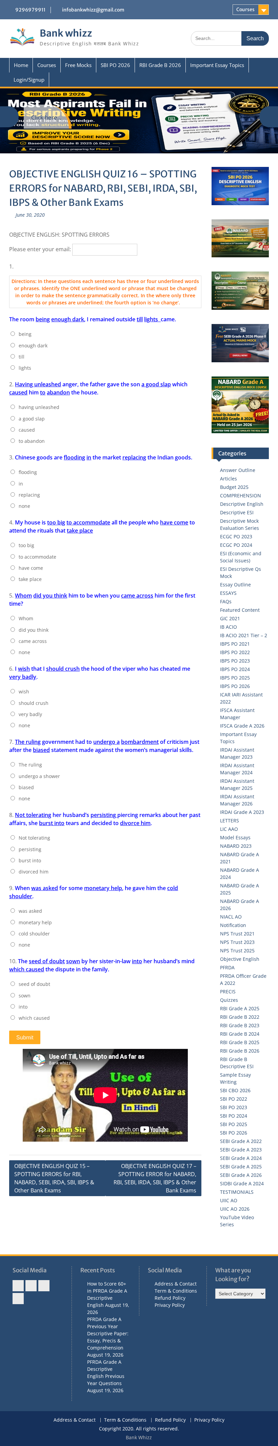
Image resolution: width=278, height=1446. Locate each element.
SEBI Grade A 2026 (241, 1175)
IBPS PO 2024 (235, 669)
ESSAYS (228, 593)
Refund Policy (170, 1298)
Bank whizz (66, 33)
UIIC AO (228, 1200)
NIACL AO (231, 916)
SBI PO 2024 (233, 1116)
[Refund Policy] (43, 1285)
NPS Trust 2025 (237, 950)
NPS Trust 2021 (237, 933)
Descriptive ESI (237, 512)
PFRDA (227, 967)
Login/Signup (29, 79)
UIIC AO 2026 (235, 1209)
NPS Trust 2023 (237, 942)
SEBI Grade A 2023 (241, 1149)
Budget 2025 (234, 487)
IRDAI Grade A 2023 (242, 812)
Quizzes (229, 1000)
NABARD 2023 (236, 846)
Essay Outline (235, 584)
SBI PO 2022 (233, 1099)
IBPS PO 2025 (235, 677)
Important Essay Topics (217, 65)
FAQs (226, 601)
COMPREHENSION (240, 495)
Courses (245, 9)
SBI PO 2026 (115, 65)
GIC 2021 (230, 618)
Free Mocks (78, 65)
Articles (228, 478)
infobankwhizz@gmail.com (93, 10)
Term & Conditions (176, 1291)
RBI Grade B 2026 (160, 65)
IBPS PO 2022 (235, 652)
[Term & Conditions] (31, 1285)
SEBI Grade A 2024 (241, 1158)
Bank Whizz (139, 1437)
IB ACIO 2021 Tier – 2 (243, 635)
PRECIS (228, 991)
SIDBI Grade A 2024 (242, 1183)
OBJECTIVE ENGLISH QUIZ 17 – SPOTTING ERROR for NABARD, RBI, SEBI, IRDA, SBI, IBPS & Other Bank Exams (155, 1178)
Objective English (239, 959)
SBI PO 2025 (233, 1124)
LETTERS (229, 820)
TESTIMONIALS (237, 1192)
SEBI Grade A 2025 (241, 1166)
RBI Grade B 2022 (239, 1017)
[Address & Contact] (18, 1285)
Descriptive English (241, 504)
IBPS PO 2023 (235, 660)
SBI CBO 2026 (235, 1090)
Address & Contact (176, 1283)
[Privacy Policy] (18, 1298)
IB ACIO (228, 627)
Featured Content (240, 610)
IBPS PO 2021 (235, 644)
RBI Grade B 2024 (239, 1034)
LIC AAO (229, 829)
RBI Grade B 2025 (239, 1042)
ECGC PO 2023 (236, 536)
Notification (233, 925)
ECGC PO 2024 (236, 545)
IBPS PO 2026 (235, 686)
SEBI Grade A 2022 (241, 1141)
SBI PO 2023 (233, 1107)
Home (21, 65)
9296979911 (30, 10)
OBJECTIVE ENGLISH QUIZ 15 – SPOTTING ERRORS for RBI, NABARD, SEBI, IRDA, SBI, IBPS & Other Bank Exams (54, 1178)
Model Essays (235, 837)
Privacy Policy (170, 1305)
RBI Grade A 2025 (239, 1008)
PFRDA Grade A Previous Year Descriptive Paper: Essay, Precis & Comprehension (107, 1333)
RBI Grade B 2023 (239, 1025)
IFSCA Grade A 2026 (242, 725)
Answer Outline (237, 470)
